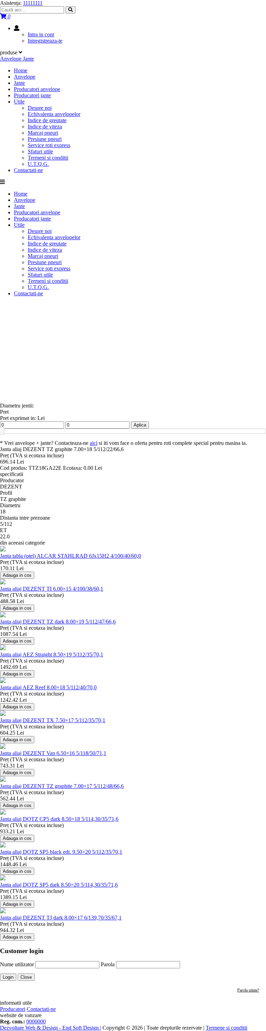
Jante (19, 83)
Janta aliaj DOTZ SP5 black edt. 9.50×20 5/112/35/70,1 (61, 852)
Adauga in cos (17, 575)
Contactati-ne (28, 170)
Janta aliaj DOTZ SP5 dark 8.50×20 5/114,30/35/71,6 (59, 885)
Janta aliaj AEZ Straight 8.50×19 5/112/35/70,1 (51, 654)
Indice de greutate (47, 120)
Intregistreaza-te (45, 41)
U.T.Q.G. (38, 164)
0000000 (36, 1021)
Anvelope (24, 77)
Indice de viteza (45, 126)
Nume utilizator (17, 964)
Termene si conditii (226, 1028)
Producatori (12, 1009)
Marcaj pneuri (43, 133)
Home (20, 70)
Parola (108, 964)
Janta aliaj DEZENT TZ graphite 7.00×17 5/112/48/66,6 (62, 786)
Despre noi (40, 108)
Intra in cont (41, 34)
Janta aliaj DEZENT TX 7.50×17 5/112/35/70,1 (52, 720)
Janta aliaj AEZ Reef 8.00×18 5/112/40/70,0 (48, 687)
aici (93, 443)
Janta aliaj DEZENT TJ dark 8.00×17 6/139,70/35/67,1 (61, 918)
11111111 (33, 3)
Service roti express (49, 145)
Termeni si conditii (48, 158)
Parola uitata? (248, 990)
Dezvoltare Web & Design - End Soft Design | (50, 1028)
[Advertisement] (133, 350)
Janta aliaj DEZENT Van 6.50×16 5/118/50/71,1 (53, 753)
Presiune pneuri (45, 139)
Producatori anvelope (37, 89)
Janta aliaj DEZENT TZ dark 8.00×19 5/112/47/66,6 (58, 622)
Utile (19, 102)
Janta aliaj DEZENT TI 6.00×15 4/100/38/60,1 (51, 589)
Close (26, 977)
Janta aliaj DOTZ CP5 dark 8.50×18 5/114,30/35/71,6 (59, 819)
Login (8, 977)
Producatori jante (32, 95)
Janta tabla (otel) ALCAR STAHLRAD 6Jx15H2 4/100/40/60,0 (70, 556)
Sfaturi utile (40, 151)
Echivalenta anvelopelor (54, 114)
